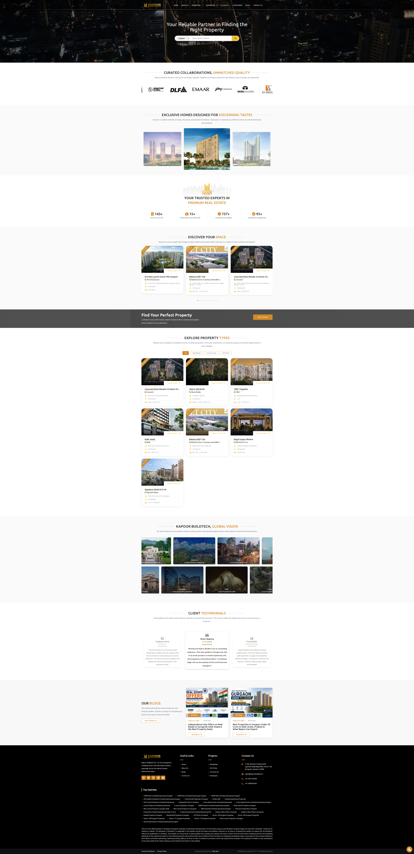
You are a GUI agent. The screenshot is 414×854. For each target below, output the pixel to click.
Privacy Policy (162, 851)
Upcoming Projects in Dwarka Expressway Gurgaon (161, 822)
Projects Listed (156, 218)
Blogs (247, 5)
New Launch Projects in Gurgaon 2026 (156, 809)
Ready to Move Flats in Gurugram (252, 812)
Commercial (211, 5)
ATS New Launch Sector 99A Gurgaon (161, 277)
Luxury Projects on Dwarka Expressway (157, 805)
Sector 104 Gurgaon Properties (223, 815)
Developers (237, 5)
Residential (196, 5)
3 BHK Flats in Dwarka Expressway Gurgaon (158, 796)
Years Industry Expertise (190, 218)
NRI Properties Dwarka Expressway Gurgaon (216, 809)
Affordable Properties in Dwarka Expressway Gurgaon (162, 799)
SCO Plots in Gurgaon (201, 815)
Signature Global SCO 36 (155, 489)
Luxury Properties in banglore (171, 592)
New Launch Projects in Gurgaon (245, 805)
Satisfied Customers (223, 218)
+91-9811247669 (251, 779)
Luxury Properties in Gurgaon (184, 805)
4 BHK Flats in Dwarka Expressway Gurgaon (191, 796)
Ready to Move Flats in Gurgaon (226, 812)
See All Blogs (150, 721)
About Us (185, 5)
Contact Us (257, 5)
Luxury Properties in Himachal (206, 562)
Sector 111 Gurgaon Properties (179, 818)
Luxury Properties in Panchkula (161, 562)
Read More (195, 735)
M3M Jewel (150, 439)
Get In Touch (263, 317)
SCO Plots (224, 5)
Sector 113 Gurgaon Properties (205, 818)
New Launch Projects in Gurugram (185, 809)
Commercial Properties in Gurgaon (196, 799)
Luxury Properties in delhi (215, 592)
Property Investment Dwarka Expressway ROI (195, 812)
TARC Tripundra (241, 389)
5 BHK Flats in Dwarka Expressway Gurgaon (225, 796)
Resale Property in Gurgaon (153, 815)
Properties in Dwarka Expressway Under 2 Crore (160, 812)
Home (176, 5)
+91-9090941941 (251, 783)
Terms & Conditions (148, 851)
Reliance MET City (197, 277)
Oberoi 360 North (197, 389)
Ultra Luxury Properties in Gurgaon (231, 818)
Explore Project (172, 271)
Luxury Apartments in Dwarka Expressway (217, 802)
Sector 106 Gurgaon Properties (248, 815)
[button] (198, 300)
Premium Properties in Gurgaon (246, 809)
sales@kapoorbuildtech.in (254, 774)
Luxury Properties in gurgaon (259, 592)
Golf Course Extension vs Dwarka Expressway (159, 802)
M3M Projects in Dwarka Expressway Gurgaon (214, 805)
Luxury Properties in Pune (250, 562)
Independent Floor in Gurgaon (189, 802)
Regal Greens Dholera (243, 439)
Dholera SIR (216, 799)
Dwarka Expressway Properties (235, 799)
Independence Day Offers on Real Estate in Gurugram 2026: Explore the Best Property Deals (205, 726)
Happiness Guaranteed (257, 218)
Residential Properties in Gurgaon (178, 815)
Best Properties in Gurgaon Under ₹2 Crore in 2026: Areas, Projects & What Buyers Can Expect (251, 726)
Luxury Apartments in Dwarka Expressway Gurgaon (253, 802)
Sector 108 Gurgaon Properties (154, 818)
